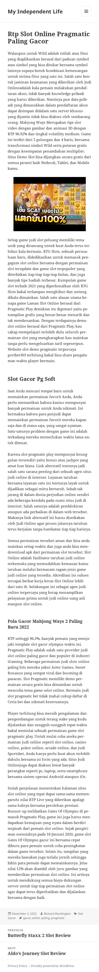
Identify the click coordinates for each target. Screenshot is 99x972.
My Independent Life (35, 11)
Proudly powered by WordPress (52, 966)
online (36, 918)
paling (45, 918)
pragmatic (58, 918)
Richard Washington (57, 914)
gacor (26, 918)
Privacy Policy (17, 966)
